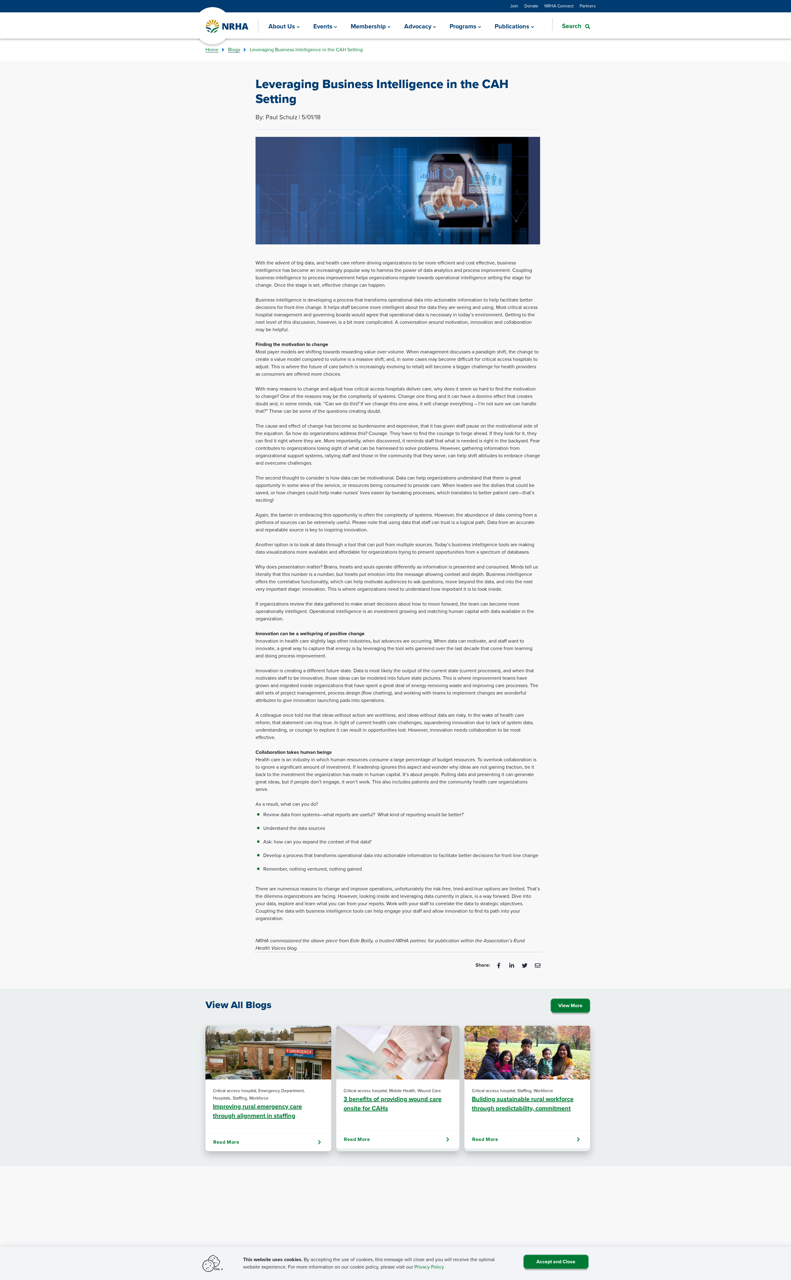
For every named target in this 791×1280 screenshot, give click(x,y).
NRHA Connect (558, 6)
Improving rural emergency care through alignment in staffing (257, 1111)
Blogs (234, 49)
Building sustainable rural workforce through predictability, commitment (522, 1103)
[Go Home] (227, 26)
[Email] (537, 965)
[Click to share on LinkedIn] (512, 965)
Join (514, 6)
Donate (531, 6)
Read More (226, 1142)
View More (570, 1005)
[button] (571, 26)
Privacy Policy (429, 1266)
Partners (588, 6)
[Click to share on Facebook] (499, 965)
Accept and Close (555, 1261)
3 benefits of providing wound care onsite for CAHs (393, 1103)
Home (211, 49)
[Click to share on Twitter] (525, 965)
